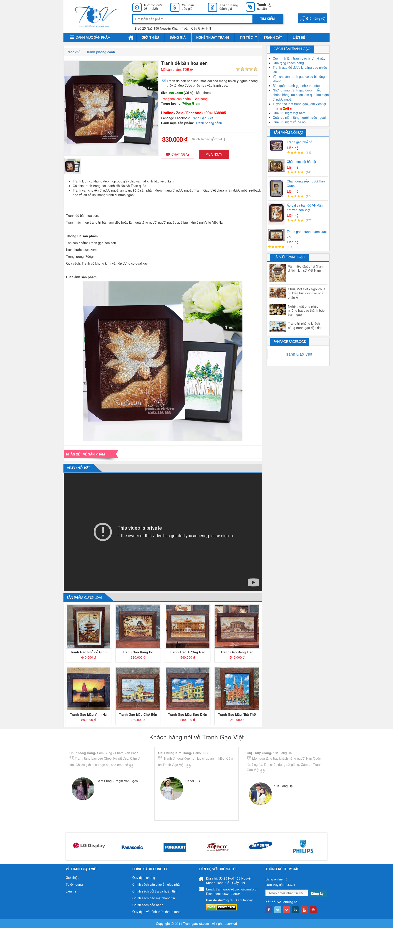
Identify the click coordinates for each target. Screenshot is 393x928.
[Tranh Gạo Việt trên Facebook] (268, 909)
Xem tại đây (244, 900)
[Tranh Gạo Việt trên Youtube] (304, 909)
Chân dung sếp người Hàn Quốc (306, 183)
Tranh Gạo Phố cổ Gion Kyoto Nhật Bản (88, 652)
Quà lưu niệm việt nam (289, 113)
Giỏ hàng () (315, 18)
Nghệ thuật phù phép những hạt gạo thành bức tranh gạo (306, 310)
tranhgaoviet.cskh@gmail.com (237, 889)
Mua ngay (214, 154)
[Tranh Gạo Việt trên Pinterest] (313, 909)
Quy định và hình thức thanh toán (156, 911)
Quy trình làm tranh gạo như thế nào (299, 58)
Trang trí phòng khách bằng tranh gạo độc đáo (305, 325)
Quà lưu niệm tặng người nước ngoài (299, 117)
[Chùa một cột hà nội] (277, 165)
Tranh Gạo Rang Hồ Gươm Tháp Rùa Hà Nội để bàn (138, 652)
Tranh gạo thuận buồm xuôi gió (307, 233)
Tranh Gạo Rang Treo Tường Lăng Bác (237, 652)
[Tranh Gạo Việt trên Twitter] (277, 909)
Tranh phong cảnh (209, 123)
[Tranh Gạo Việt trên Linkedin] (295, 909)
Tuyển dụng (74, 884)
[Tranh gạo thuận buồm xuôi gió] (277, 235)
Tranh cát (273, 37)
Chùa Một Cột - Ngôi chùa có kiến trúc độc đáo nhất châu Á (306, 293)
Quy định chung (143, 877)
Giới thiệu (150, 37)
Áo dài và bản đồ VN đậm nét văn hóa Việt (305, 207)
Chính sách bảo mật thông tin (153, 898)
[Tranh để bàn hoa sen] (72, 165)
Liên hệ (299, 37)
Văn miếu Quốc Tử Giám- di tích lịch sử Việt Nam (306, 268)
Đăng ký (317, 893)
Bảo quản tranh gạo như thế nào (296, 85)
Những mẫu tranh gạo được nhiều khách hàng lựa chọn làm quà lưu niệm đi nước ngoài (301, 94)
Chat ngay (180, 154)
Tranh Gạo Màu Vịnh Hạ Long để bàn (88, 714)
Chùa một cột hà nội (301, 161)
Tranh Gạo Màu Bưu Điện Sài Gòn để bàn (187, 714)
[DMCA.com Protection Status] (221, 907)
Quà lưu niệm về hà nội (289, 122)
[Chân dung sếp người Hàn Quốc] (277, 188)
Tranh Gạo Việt (202, 118)
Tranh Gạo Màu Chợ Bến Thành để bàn (138, 714)
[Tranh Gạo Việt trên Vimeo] (286, 909)
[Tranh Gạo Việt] (97, 15)
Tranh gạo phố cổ (299, 142)
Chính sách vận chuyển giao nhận (156, 884)
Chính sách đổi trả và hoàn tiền (154, 891)
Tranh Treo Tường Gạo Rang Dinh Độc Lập (187, 652)
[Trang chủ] (131, 37)
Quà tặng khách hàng (288, 63)
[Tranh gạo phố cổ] (277, 146)
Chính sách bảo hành (147, 905)
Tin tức (246, 37)
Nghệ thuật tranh (212, 37)
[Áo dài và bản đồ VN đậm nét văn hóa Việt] (277, 214)
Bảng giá (178, 37)
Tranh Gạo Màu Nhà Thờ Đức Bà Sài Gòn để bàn (237, 714)
